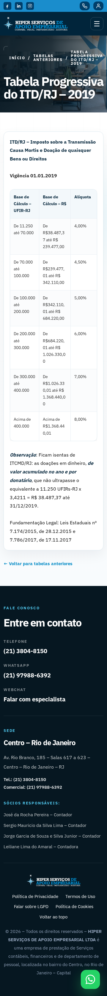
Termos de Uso (80, 896)
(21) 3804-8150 (25, 651)
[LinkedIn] (19, 6)
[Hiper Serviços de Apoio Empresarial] (35, 23)
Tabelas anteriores (48, 58)
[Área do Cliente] (98, 5)
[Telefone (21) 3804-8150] (85, 5)
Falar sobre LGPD (31, 906)
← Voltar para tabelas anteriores (38, 563)
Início (17, 58)
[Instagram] (30, 6)
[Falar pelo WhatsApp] (90, 979)
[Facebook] (7, 6)
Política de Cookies (74, 906)
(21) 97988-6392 (27, 675)
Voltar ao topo (53, 917)
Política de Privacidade (35, 896)
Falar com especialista (34, 699)
